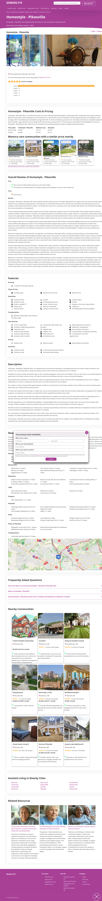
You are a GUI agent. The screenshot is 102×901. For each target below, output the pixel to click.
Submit (51, 459)
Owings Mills (44, 784)
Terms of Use (37, 454)
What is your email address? (24, 444)
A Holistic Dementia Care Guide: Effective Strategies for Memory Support (53, 827)
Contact (66, 8)
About (60, 8)
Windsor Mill (73, 789)
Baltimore (14, 782)
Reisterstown (73, 784)
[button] (58, 557)
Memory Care (22, 8)
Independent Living (33, 8)
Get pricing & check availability (28, 434)
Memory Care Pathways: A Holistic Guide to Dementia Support (81, 827)
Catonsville (14, 784)
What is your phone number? (25, 450)
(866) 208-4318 (46, 77)
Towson (71, 787)
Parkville (43, 787)
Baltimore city (28, 12)
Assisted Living (11, 8)
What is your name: (22, 438)
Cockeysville (15, 787)
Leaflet (87, 569)
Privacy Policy (86, 884)
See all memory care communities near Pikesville (23, 166)
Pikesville (35, 12)
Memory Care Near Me (70, 881)
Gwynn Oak (44, 782)
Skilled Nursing (45, 8)
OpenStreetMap (94, 569)
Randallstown (73, 782)
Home (7, 12)
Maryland (21, 12)
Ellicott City (14, 789)
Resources (54, 8)
